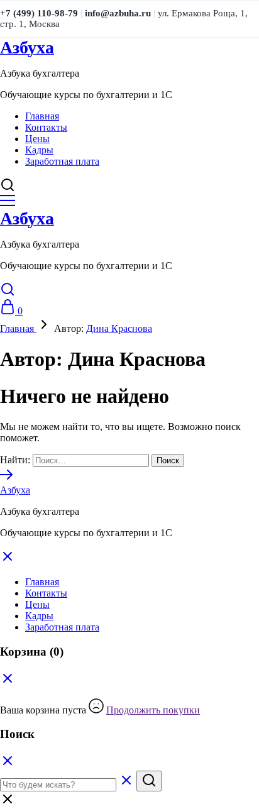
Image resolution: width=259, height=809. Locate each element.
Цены (37, 138)
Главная (42, 116)
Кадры (39, 150)
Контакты (46, 127)
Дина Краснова (119, 328)
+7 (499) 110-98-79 (39, 13)
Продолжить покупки (153, 710)
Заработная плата (62, 161)
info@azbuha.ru (118, 13)
